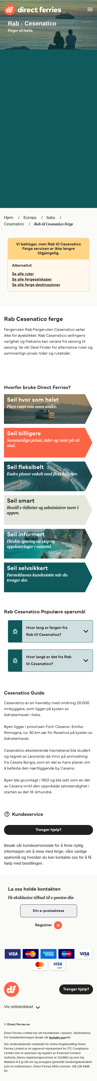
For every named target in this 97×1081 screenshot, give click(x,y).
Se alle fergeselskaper (32, 279)
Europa (29, 218)
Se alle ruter (23, 274)
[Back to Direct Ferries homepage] (32, 9)
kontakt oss (57, 1037)
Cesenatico (14, 224)
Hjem (8, 218)
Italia (51, 218)
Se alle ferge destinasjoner (36, 285)
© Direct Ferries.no (17, 1024)
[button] (50, 631)
